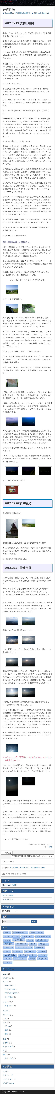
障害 (32, 959)
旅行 (35, 13)
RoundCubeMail (20, 959)
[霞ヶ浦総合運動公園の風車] (12, 538)
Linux (5, 974)
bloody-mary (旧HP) (9, 885)
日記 (4, 1022)
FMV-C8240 (21, 944)
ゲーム (7, 1026)
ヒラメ (43, 955)
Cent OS (10, 955)
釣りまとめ (9, 1058)
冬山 (32, 955)
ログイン (6, 1071)
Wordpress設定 (20, 932)
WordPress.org (8, 1083)
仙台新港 (18, 951)
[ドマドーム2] (28, 312)
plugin (42, 959)
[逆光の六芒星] (12, 795)
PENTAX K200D (11, 993)
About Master (8, 895)
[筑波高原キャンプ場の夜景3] (45, 475)
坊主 (30, 940)
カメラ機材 (9, 997)
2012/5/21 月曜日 (23, 13)
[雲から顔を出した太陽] (12, 666)
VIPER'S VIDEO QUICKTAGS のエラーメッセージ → (32, 856)
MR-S (41, 951)
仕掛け (39, 948)
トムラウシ (27, 936)
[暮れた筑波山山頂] (28, 426)
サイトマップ (8, 899)
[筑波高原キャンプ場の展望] (12, 294)
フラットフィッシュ (24, 947)
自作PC (6, 1043)
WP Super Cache (43, 936)
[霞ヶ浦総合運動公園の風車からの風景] (28, 527)
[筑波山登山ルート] (12, 387)
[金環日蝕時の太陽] (28, 785)
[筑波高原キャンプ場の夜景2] (28, 475)
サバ (7, 951)
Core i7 (8, 962)
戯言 (6, 1030)
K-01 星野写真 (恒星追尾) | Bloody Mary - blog (27, 867)
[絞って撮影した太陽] (28, 697)
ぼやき (19, 940)
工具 (4, 1019)
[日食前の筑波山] (28, 666)
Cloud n (42, 940)
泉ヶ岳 (23, 955)
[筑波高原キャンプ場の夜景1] (12, 475)
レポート (9, 947)
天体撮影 (44, 944)
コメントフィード (9, 1079)
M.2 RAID (30, 951)
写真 (50, 847)
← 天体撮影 (6, 853)
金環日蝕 (9, 10)
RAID (7, 959)
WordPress (7, 978)
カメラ (5, 982)
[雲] (12, 644)
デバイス (6, 1015)
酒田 (33, 944)
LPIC (7, 940)
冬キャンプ (9, 1006)
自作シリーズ (8, 1047)
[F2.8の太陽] (12, 697)
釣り (4, 1054)
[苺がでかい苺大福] (12, 494)
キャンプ (6, 1002)
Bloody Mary (9, 13)
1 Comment (44, 13)
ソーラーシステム (11, 936)
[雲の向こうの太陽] (28, 644)
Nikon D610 (9, 985)
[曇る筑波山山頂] (12, 625)
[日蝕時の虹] (12, 752)
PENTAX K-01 (10, 989)
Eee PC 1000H (37, 932)
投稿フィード (8, 1075)
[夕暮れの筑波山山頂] (12, 426)
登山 (4, 1039)
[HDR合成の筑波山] (28, 625)
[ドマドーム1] (12, 312)
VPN (7, 932)
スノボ (5, 1011)
